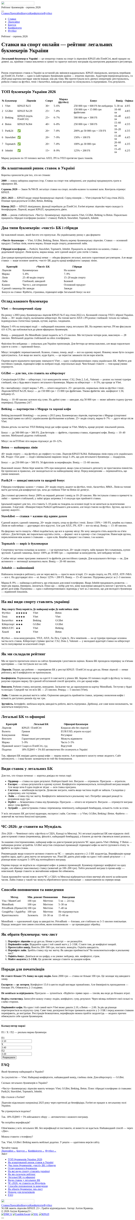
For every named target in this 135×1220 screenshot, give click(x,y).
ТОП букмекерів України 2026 (25, 1159)
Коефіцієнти (36, 13)
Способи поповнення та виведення (28, 1186)
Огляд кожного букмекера (22, 1168)
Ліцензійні (15, 13)
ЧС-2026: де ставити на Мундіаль (26, 1183)
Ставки (5, 13)
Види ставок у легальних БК (24, 1180)
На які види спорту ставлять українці (29, 1171)
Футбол (47, 13)
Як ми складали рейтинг (22, 1174)
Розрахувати (9, 1057)
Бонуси (25, 13)
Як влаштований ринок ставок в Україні (30, 1162)
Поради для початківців (21, 1192)
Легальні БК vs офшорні (21, 1177)
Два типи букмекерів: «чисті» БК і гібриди (32, 1165)
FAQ (10, 1195)
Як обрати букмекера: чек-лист (25, 1189)
